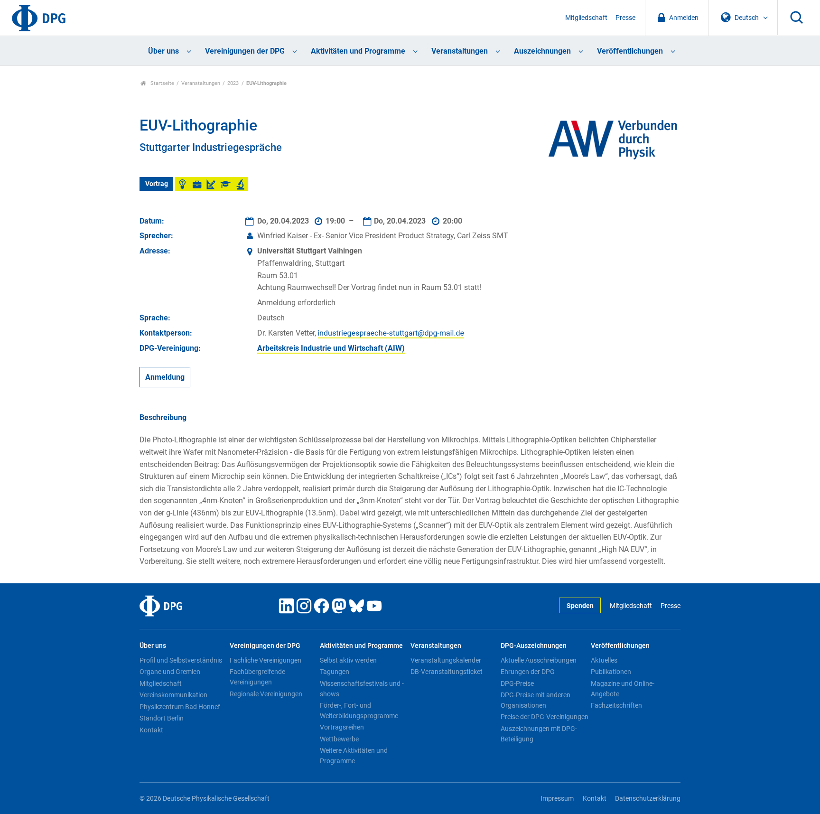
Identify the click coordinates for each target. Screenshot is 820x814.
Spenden (580, 606)
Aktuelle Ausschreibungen (539, 660)
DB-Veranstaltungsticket (446, 671)
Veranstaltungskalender (445, 660)
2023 (233, 83)
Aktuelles (604, 660)
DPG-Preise (517, 683)
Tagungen (334, 671)
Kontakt (151, 730)
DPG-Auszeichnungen (534, 646)
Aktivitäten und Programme (358, 51)
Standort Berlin (162, 718)
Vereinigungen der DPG (245, 51)
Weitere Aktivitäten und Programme (354, 756)
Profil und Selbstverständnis (181, 660)
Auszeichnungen (542, 51)
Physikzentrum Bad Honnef (180, 707)
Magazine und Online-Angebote (622, 689)
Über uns (163, 51)
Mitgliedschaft (586, 18)
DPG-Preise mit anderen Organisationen (535, 700)
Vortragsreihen (342, 727)
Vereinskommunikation (173, 695)
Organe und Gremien (170, 671)
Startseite (161, 83)
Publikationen (611, 671)
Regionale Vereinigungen (266, 694)
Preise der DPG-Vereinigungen (544, 716)
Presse (625, 18)
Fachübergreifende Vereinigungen (257, 677)
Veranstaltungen (459, 51)
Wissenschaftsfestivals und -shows (362, 689)
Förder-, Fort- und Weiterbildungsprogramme (359, 711)
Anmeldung (165, 377)
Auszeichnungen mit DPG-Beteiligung (539, 734)
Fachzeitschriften (616, 705)
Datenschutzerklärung (647, 799)
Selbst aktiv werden (348, 660)
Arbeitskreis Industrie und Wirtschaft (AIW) (331, 348)
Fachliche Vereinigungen (265, 660)
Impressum (557, 799)
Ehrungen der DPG (528, 671)
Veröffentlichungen (630, 51)
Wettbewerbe (339, 739)
